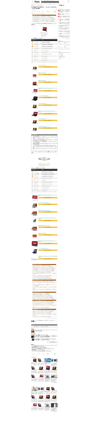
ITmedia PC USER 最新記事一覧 (62, 5)
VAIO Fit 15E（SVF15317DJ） (45, 50)
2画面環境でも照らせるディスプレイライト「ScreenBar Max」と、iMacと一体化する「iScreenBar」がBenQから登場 (65, 37)
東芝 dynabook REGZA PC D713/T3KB (43, 210)
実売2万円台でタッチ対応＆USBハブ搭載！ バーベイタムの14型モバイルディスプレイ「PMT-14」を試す (64, 29)
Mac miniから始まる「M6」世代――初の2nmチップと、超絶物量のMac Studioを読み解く (65, 17)
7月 (60, 48)
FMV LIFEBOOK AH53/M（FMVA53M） (47, 54)
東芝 (37, 44)
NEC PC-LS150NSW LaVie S (42, 65)
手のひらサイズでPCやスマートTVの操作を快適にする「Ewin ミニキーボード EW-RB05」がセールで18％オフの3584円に (65, 23)
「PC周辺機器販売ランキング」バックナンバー (38, 309)
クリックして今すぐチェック (48, 74)
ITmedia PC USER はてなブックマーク (63, 5)
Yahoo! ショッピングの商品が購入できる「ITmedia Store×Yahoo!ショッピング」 (43, 348)
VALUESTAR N (43, 326)
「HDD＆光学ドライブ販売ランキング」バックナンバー (39, 292)
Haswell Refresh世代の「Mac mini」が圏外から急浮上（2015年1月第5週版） (42, 16)
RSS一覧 (60, 58)
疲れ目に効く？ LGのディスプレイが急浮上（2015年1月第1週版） (41, 307)
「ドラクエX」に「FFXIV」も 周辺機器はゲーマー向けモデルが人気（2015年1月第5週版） (44, 310)
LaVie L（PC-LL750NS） (45, 52)
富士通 (37, 48)
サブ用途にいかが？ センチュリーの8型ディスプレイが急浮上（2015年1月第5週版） (43, 301)
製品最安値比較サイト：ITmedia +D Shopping (38, 349)
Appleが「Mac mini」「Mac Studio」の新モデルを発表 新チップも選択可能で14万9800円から (64, 11)
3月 (60, 44)
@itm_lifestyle (61, 5)
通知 (39, 11)
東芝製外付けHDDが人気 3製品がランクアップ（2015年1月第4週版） (41, 294)
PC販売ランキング (38, 326)
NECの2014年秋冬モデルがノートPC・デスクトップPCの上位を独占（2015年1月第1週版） (43, 21)
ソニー (37, 50)
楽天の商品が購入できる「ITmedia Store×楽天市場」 (39, 347)
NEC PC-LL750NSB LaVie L (42, 103)
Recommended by (52, 382)
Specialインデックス (61, 57)
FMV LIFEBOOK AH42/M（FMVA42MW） (47, 48)
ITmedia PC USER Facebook (59, 5)
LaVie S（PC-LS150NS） (46, 42)
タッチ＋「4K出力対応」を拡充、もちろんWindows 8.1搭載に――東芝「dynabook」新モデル (44, 145)
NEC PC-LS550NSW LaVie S (42, 126)
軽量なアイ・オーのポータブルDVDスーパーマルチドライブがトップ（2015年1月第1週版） (44, 298)
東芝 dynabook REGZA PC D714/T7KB (43, 225)
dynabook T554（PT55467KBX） (47, 46)
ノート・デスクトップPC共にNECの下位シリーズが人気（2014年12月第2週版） (42, 275)
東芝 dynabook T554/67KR (42, 80)
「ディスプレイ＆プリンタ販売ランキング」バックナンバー (39, 300)
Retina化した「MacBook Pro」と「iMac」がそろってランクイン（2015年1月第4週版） (43, 17)
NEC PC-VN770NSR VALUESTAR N (43, 202)
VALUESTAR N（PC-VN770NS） (47, 176)
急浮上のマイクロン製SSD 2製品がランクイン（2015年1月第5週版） (41, 293)
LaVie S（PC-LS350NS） (45, 56)
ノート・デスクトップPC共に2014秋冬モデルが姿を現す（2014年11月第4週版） (42, 278)
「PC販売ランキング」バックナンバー (37, 264)
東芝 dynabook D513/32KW (42, 233)
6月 (67, 44)
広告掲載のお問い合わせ (62, 56)
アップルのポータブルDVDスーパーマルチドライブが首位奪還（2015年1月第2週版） (43, 297)
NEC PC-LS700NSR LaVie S (42, 118)
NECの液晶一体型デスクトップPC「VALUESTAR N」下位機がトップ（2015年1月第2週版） (43, 269)
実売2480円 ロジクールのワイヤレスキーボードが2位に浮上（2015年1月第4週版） (43, 311)
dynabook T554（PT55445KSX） (47, 44)
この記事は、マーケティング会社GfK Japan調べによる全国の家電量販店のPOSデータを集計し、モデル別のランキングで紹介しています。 (44, 62)
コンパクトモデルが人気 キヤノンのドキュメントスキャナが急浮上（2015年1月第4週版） (44, 302)
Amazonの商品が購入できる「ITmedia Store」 (38, 346)
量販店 (34, 326)
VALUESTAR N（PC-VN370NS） (47, 171)
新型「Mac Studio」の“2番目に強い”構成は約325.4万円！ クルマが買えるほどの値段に (65, 20)
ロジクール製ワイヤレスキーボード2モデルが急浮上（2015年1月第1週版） (42, 316)
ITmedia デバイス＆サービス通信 (58, 5)
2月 (61, 44)
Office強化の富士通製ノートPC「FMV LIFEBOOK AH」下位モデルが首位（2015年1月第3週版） (44, 268)
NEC (37, 52)
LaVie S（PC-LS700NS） (45, 58)
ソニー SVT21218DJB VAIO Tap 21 (43, 248)
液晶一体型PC (47, 326)
